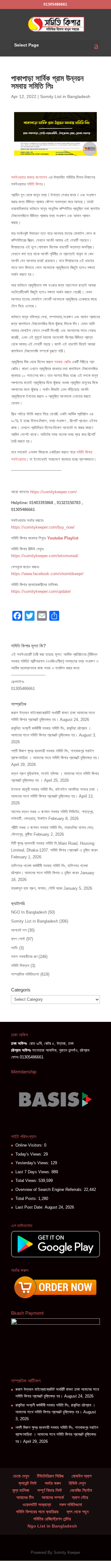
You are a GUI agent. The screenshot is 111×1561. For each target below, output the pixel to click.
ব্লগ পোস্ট (18, 939)
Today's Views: (29, 1154)
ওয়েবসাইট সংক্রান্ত (37, 1504)
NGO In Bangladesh (29, 912)
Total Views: (27, 1180)
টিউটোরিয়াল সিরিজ (50, 1476)
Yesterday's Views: (33, 1163)
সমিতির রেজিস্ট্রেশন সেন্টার (52, 1518)
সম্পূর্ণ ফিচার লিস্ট (49, 1490)
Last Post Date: (30, 1207)
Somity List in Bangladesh (65, 96)
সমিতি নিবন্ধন (20, 965)
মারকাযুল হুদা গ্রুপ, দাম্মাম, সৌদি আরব (36, 888)
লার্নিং (14, 948)
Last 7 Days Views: (33, 1172)
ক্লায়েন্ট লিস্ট (27, 1483)
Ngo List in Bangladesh (52, 1525)
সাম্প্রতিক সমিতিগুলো (25, 974)
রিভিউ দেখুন (77, 1483)
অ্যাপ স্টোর (80, 1497)
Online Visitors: (29, 1145)
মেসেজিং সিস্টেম (81, 1490)
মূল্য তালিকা (20, 1490)
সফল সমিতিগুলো (70, 1504)
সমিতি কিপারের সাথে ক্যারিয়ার (37, 1511)
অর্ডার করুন (53, 1483)
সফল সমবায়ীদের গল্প (24, 956)
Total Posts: (26, 1198)
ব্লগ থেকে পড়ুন (77, 1511)
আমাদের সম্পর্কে (53, 1497)
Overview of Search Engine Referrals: (49, 1189)
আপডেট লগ (19, 930)
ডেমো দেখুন (21, 1476)
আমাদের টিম (25, 1497)
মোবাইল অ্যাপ (82, 1476)
